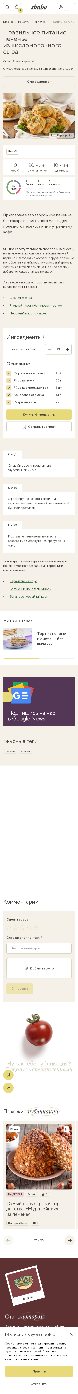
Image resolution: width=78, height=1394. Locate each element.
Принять (39, 1371)
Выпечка (40, 21)
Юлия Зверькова (23, 61)
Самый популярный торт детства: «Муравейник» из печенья (34, 1209)
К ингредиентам (39, 82)
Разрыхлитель (25, 402)
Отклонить (39, 1384)
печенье (10, 751)
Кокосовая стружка (29, 395)
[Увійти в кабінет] (61, 7)
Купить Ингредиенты (39, 414)
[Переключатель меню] (71, 7)
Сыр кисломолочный (29, 373)
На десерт (15, 1194)
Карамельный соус (23, 581)
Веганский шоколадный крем (31, 589)
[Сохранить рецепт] (8, 1075)
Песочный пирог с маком (28, 313)
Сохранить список (42, 427)
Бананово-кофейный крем (29, 596)
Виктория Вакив (17, 1223)
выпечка (26, 751)
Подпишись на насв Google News (31, 715)
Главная (8, 21)
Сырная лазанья (21, 298)
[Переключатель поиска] (7, 7)
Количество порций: (21, 349)
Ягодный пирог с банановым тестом (36, 305)
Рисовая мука (24, 380)
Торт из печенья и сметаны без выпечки (52, 638)
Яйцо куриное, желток (31, 388)
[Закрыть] (71, 1334)
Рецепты (24, 21)
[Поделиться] (8, 1088)
